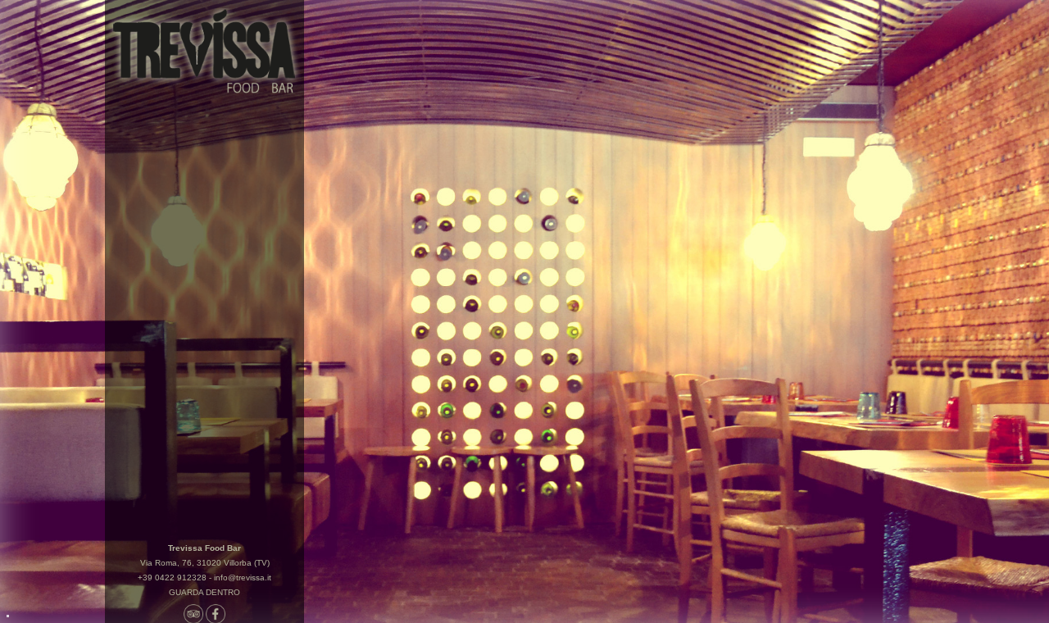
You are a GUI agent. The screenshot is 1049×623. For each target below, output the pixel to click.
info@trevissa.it (242, 577)
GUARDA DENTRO (204, 592)
